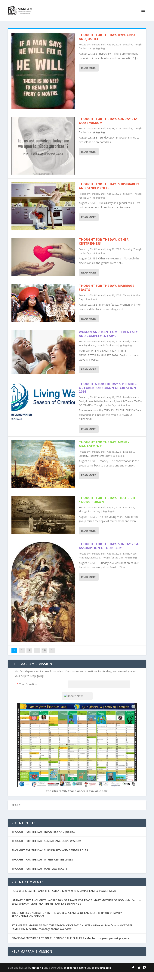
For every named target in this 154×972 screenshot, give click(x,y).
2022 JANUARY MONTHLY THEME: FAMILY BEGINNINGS (46, 903)
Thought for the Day (107, 345)
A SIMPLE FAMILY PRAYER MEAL (96, 891)
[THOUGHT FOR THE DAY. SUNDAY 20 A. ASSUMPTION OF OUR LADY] (43, 592)
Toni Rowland (97, 44)
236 (44, 650)
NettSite (37, 967)
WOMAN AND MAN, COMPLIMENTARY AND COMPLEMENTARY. (108, 334)
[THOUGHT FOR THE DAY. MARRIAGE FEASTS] (43, 303)
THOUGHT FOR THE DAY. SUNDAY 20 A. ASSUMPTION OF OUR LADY (109, 546)
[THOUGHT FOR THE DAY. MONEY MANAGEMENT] (43, 464)
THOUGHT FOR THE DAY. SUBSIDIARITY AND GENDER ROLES (109, 186)
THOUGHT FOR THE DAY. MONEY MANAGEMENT (104, 444)
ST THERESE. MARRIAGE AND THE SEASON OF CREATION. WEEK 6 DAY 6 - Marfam (63, 925)
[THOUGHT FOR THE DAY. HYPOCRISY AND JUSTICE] (43, 71)
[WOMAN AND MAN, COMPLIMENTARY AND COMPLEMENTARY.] (43, 352)
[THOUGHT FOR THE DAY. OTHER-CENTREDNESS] (43, 257)
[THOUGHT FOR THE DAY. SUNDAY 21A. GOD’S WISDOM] (43, 146)
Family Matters (131, 341)
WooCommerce (101, 967)
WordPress (71, 967)
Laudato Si (109, 401)
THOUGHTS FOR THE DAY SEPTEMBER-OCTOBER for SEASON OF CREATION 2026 (108, 388)
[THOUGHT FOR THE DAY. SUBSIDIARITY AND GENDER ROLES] (43, 206)
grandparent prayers (115, 938)
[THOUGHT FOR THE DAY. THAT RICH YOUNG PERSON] (43, 515)
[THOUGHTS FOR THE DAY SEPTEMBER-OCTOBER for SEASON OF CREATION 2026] (43, 401)
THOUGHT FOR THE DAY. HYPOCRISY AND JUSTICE (107, 37)
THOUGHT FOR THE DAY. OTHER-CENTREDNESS (104, 241)
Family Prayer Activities (91, 401)
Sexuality (127, 44)
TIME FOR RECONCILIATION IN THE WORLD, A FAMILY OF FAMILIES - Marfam (60, 913)
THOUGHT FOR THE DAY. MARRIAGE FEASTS (106, 288)
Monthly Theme (87, 345)
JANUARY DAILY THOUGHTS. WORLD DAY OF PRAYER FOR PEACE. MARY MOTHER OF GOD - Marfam (74, 900)
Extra (82, 967)
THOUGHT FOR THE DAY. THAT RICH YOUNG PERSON (107, 500)
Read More (88, 68)
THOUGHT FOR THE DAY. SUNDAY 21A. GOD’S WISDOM (108, 121)
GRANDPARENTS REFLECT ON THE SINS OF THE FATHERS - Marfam (54, 938)
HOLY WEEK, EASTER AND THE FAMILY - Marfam (42, 891)
